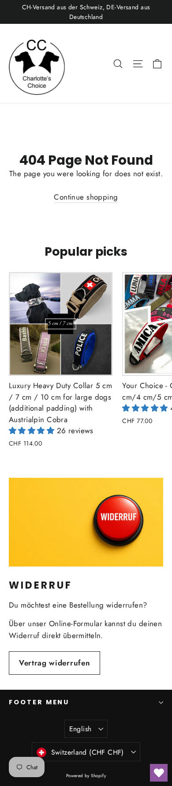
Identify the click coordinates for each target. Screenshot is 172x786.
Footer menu (39, 702)
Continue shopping (86, 197)
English (80, 729)
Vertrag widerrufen (54, 663)
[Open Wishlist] (159, 773)
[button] (33, 430)
